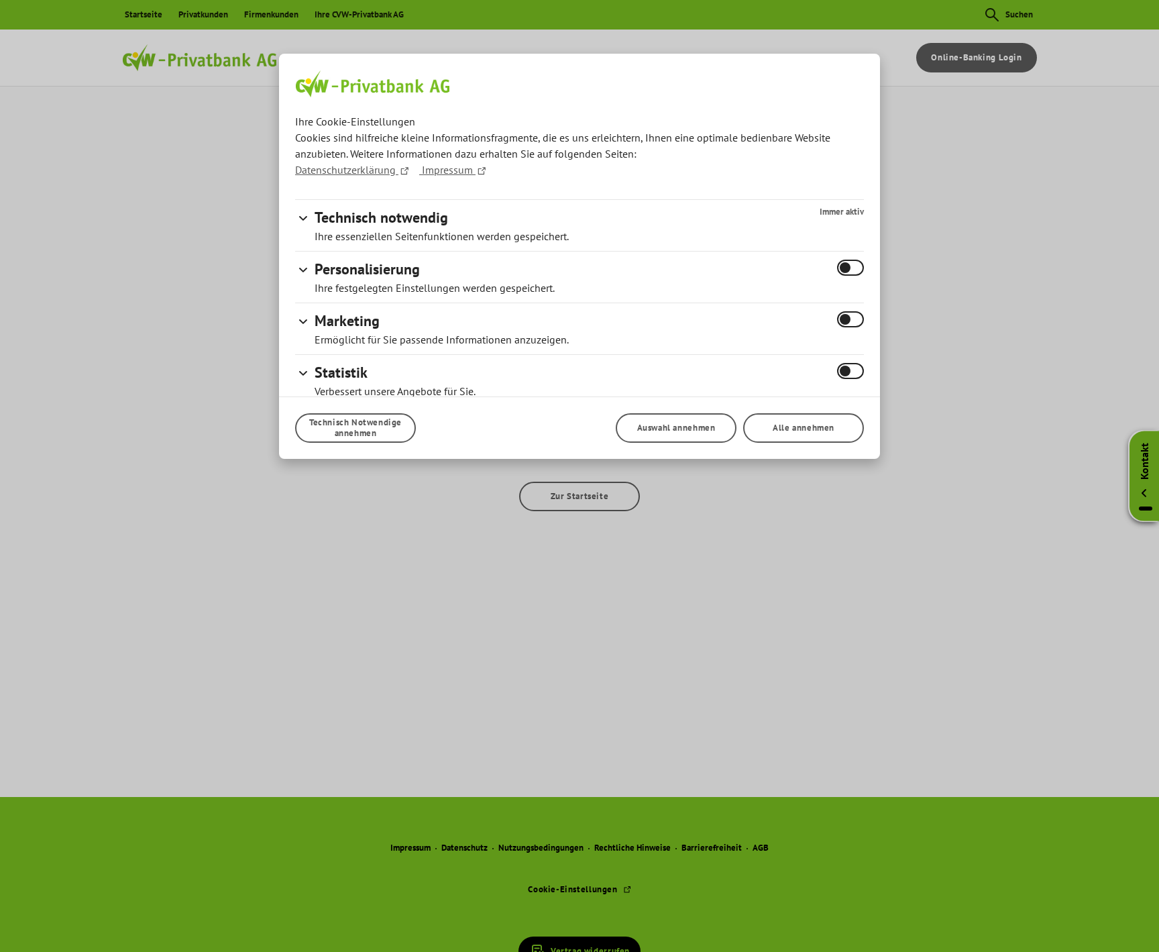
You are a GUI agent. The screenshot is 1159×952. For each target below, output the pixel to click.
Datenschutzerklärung (346, 169)
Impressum (447, 169)
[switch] (850, 268)
